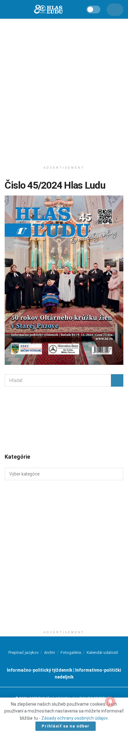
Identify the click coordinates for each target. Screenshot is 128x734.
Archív (49, 652)
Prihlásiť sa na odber (65, 726)
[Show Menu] (7, 9)
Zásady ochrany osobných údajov (74, 718)
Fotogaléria (71, 652)
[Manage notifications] (110, 702)
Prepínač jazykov (23, 652)
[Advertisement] (64, 89)
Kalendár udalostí (102, 652)
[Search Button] (117, 380)
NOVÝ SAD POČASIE (64, 419)
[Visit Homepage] (48, 9)
